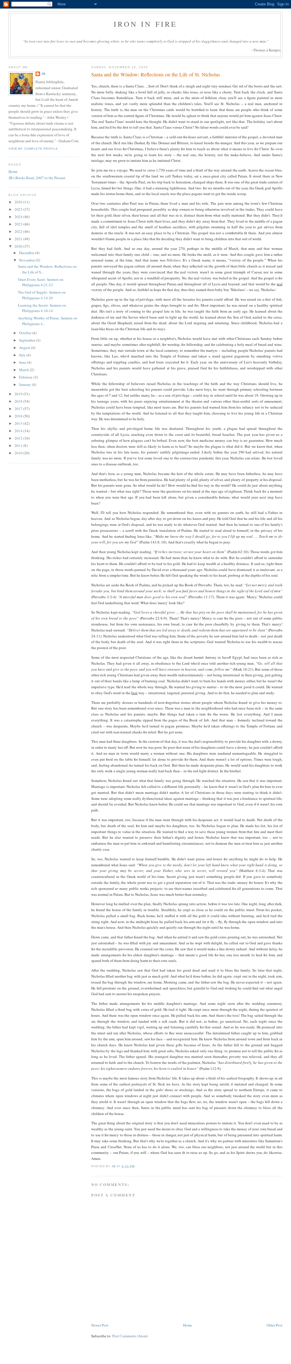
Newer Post (99, 1325)
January (25, 384)
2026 (18, 201)
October (25, 332)
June (23, 362)
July (22, 354)
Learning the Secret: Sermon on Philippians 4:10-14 (42, 308)
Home (187, 1325)
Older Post (274, 1325)
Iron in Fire (145, 24)
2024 (18, 216)
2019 (18, 393)
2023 (18, 224)
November (27, 260)
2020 (18, 246)
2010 (18, 452)
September (27, 340)
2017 (18, 408)
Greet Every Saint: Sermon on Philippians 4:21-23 (40, 282)
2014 (18, 430)
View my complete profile (33, 148)
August (25, 347)
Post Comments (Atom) (130, 1335)
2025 (18, 209)
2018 (18, 401)
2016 (18, 416)
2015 (18, 423)
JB (43, 73)
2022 (18, 231)
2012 (18, 438)
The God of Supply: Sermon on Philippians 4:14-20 (42, 295)
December (27, 252)
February (26, 377)
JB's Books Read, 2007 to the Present (37, 177)
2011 (18, 445)
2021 (18, 238)
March (24, 369)
